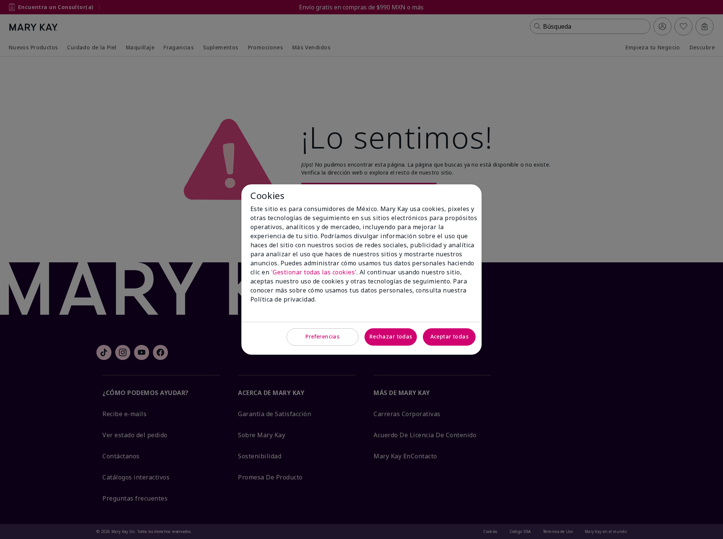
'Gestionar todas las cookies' (314, 272)
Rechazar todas (390, 336)
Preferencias (322, 336)
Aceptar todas (449, 336)
